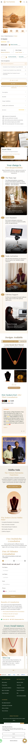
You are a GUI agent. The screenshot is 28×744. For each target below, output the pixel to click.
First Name (4, 567)
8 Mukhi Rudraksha (9, 36)
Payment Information (20, 690)
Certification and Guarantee (7, 705)
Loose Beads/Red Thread (10, 341)
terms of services (21, 86)
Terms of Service (5, 710)
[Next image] (26, 31)
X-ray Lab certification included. (11, 118)
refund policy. (14, 87)
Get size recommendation (13, 387)
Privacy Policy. (7, 730)
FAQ (17, 693)
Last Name (4, 574)
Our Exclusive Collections (6, 687)
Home (2, 36)
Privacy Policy (4, 685)
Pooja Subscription (5, 693)
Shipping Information (20, 687)
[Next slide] (23, 431)
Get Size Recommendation (21, 695)
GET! (22, 723)
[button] (25, 741)
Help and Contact (20, 682)
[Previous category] (13, 385)
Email (3, 581)
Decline (13, 737)
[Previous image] (1, 31)
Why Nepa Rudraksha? (6, 702)
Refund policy (4, 682)
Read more (9, 250)
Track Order (19, 685)
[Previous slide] (21, 431)
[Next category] (15, 385)
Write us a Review (5, 708)
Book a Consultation (5, 690)
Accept (13, 733)
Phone (3, 588)
